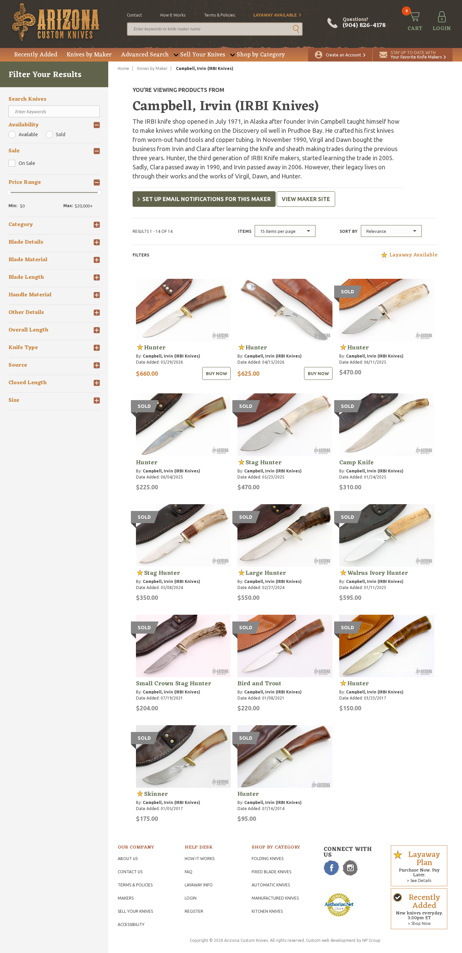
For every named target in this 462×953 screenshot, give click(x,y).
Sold (60, 134)
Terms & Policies (135, 885)
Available (28, 134)
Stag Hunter (263, 462)
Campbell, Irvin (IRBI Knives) (171, 356)
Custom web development (331, 940)
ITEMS (244, 231)
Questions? (364, 23)
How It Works (199, 858)
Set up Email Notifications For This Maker (206, 199)
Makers (126, 898)
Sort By (348, 231)
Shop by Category (261, 54)
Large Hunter (266, 573)
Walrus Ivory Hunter (377, 573)
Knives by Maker (89, 54)
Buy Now (216, 373)
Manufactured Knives (275, 898)
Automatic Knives (271, 885)
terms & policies (219, 15)
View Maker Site (306, 199)
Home (123, 68)
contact (134, 15)
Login (191, 898)
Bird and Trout (259, 683)
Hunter (154, 347)
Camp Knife (356, 462)
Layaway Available (275, 15)
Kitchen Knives (267, 911)
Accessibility (131, 924)
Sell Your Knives (202, 54)
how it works (172, 15)
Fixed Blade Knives (271, 872)
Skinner (156, 794)
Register (194, 911)
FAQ (188, 872)
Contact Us (130, 872)
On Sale (27, 163)
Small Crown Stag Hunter (173, 683)
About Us (128, 858)
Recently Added (35, 54)
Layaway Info (199, 885)
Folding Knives (267, 858)
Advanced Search (145, 54)
